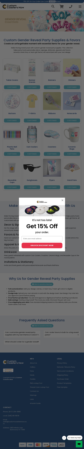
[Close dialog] (62, 200)
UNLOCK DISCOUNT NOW (42, 245)
